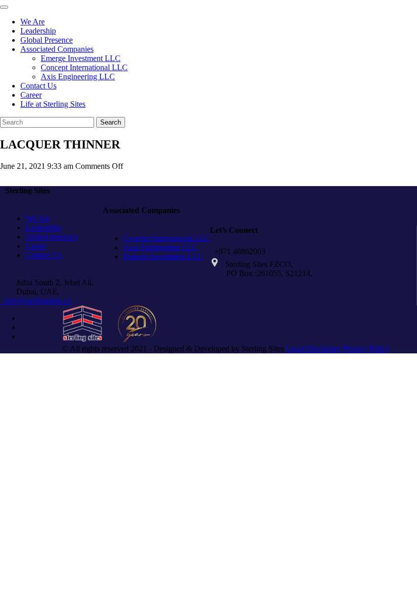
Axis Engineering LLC (78, 76)
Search (110, 122)
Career (31, 95)
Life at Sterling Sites (52, 104)
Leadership (38, 30)
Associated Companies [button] (57, 49)
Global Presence (46, 40)
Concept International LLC (84, 67)
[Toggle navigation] (4, 7)
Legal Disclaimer (313, 348)
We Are (32, 21)
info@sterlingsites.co (35, 300)
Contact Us (38, 85)
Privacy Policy (366, 348)
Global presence (51, 236)
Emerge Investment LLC (81, 58)
